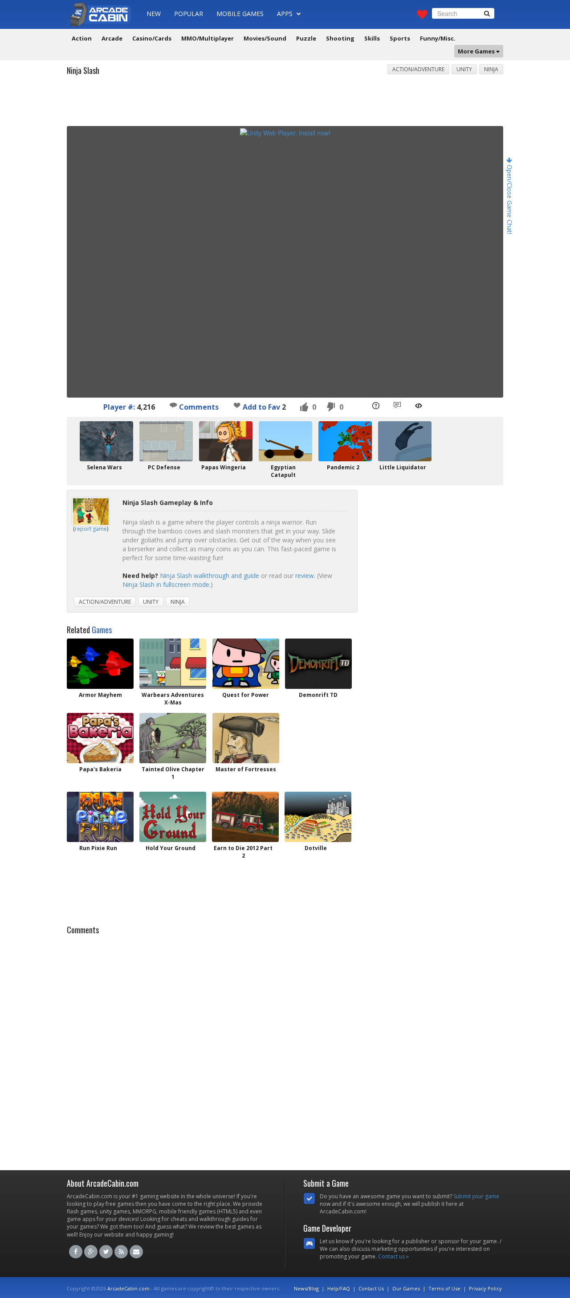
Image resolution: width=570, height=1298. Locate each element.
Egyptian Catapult (283, 471)
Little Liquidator (402, 467)
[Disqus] (285, 1050)
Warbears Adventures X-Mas (173, 698)
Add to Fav (261, 407)
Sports (400, 38)
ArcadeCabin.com (128, 1288)
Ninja (491, 69)
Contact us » (393, 1256)
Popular (188, 13)
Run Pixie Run (98, 848)
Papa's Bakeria (100, 769)
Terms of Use (444, 1288)
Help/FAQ (338, 1288)
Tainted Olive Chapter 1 (173, 773)
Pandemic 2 (343, 467)
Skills (372, 38)
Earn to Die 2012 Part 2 (243, 851)
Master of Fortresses (246, 769)
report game (91, 529)
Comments (198, 407)
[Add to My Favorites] (237, 405)
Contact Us (371, 1288)
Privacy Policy (485, 1288)
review (304, 575)
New (154, 13)
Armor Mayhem (100, 695)
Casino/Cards (151, 38)
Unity (464, 69)
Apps (285, 13)
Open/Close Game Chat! (509, 198)
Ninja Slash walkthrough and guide (209, 575)
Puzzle (306, 38)
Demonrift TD (318, 695)
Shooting (340, 38)
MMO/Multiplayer (207, 38)
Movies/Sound (265, 38)
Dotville (316, 848)
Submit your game (476, 1196)
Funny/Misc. (438, 38)
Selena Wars (104, 467)
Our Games (406, 1288)
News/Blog (306, 1288)
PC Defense (164, 467)
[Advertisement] (285, 104)
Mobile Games (240, 13)
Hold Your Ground (170, 848)
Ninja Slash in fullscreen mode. (166, 584)
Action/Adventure (418, 69)
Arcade (112, 38)
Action (82, 38)
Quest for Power (245, 695)
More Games (477, 51)
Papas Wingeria (223, 467)
